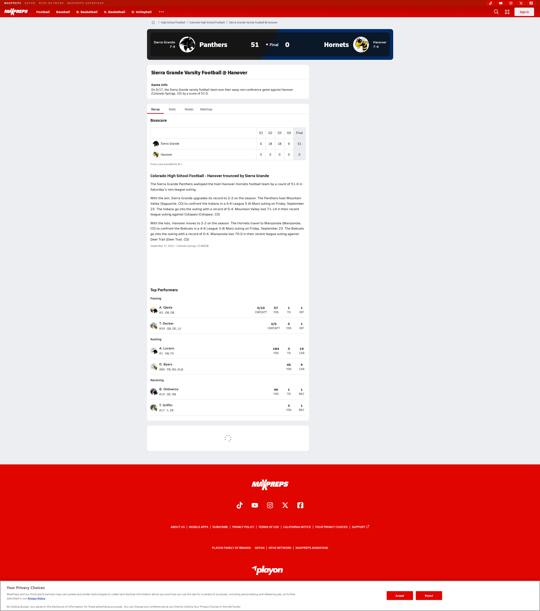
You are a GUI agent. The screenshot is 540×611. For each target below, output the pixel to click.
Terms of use (268, 527)
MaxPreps (12, 3)
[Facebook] (531, 3)
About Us (178, 527)
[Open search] (496, 11)
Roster (189, 109)
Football (43, 11)
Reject (429, 596)
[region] (270, 596)
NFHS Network (51, 3)
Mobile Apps (198, 527)
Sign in (524, 12)
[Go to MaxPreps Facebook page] (300, 506)
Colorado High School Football (207, 22)
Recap (155, 109)
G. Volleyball (142, 11)
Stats (172, 109)
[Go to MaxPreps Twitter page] (285, 506)
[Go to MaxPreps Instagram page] (270, 506)
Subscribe (220, 527)
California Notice (297, 527)
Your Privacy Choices (331, 527)
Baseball (63, 11)
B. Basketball (87, 11)
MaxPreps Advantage (85, 3)
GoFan (30, 3)
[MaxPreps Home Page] (153, 22)
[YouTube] (500, 3)
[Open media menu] (507, 11)
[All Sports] (161, 11)
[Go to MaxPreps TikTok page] (239, 506)
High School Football (173, 22)
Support (358, 527)
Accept (400, 596)
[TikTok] (490, 3)
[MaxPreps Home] (16, 11)
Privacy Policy (243, 527)
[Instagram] (511, 3)
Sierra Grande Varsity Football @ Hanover (253, 22)
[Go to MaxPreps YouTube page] (254, 506)
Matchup (206, 109)
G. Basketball (114, 11)
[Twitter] (521, 3)
